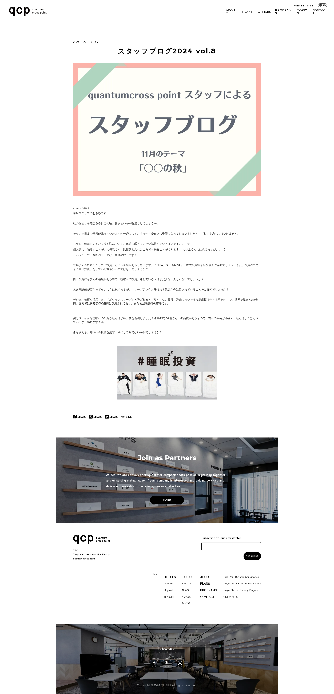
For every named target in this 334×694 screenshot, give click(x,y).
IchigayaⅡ (169, 596)
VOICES (186, 596)
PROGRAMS (283, 11)
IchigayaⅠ (168, 590)
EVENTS (186, 583)
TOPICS (302, 11)
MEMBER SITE (303, 5)
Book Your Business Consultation (241, 576)
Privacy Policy (230, 596)
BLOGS (186, 603)
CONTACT (318, 11)
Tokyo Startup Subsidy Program (240, 590)
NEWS (185, 590)
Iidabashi (168, 583)
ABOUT (230, 11)
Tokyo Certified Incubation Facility (242, 583)
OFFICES (264, 11)
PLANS (247, 11)
